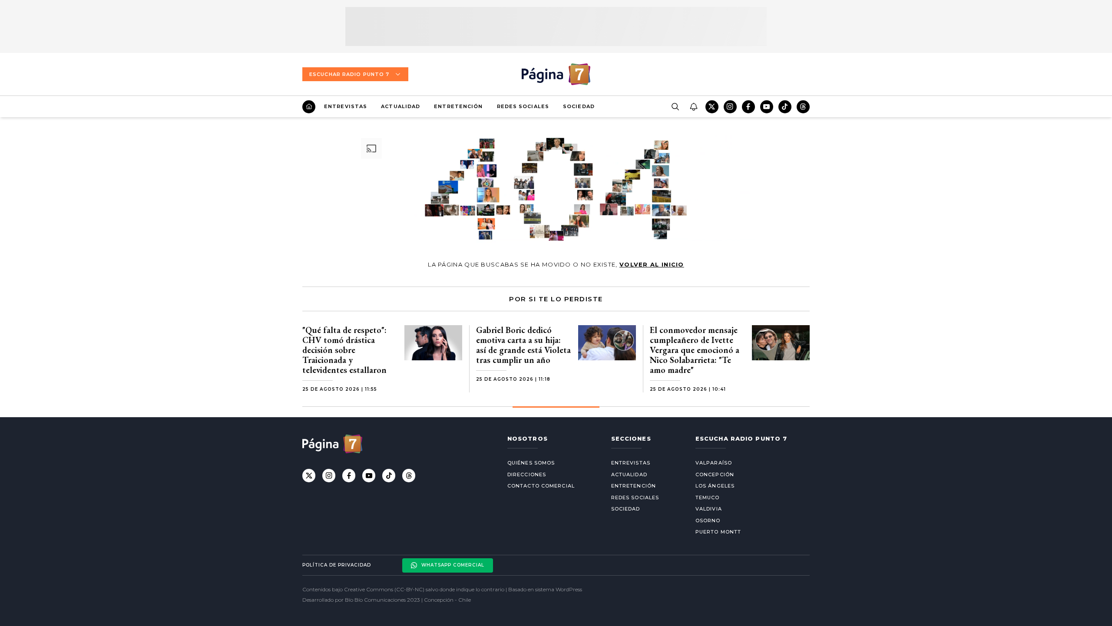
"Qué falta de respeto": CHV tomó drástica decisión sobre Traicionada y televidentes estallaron (344, 350)
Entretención (458, 106)
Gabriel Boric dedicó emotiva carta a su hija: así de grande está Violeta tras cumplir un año (523, 345)
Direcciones (526, 474)
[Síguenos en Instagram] (730, 106)
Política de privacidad (336, 565)
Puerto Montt (718, 532)
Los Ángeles (715, 486)
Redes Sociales (523, 106)
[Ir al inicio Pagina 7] (556, 74)
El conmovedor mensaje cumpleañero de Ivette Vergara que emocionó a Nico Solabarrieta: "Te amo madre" (694, 350)
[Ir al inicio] (308, 106)
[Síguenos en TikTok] (784, 106)
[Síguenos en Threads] (803, 106)
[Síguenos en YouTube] (766, 106)
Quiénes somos (531, 463)
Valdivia (708, 509)
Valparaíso (713, 463)
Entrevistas (345, 106)
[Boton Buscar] (675, 106)
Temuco (707, 497)
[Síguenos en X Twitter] (711, 106)
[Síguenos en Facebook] (748, 106)
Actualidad (400, 106)
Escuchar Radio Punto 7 (349, 74)
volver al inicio (651, 264)
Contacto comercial (541, 486)
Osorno (708, 520)
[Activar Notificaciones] (693, 106)
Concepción (714, 474)
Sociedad (579, 106)
